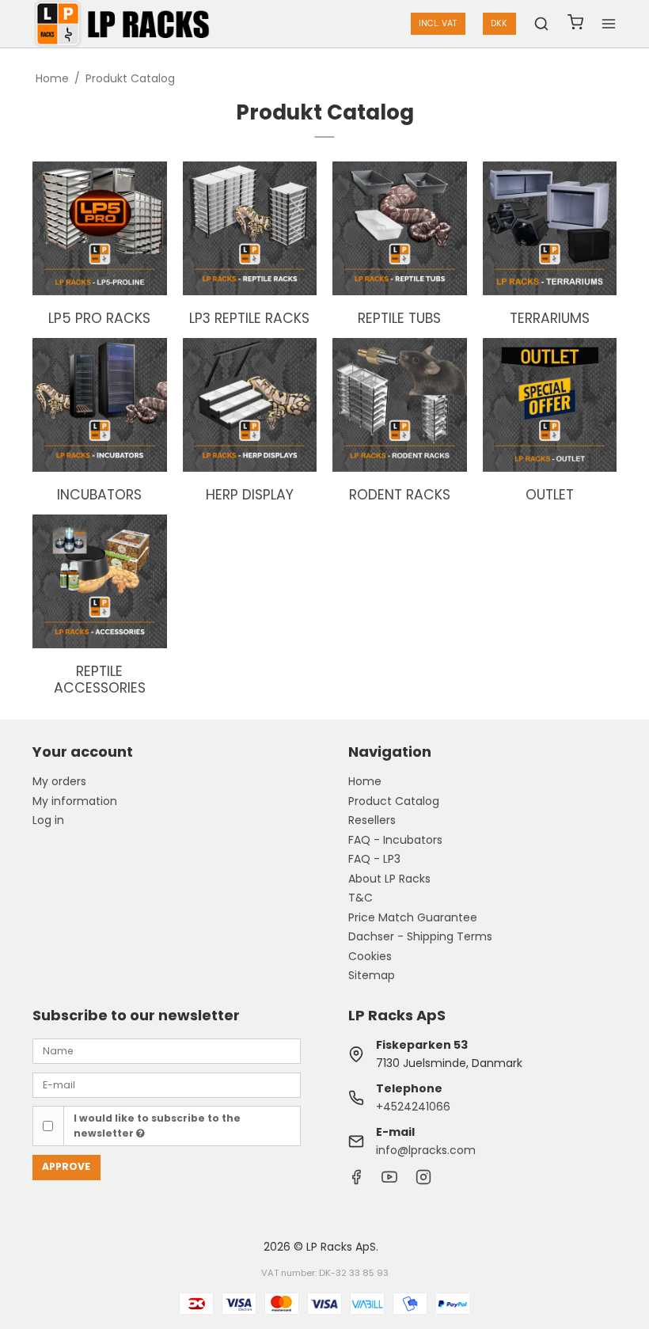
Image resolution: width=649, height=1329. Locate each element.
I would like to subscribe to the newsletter (157, 1125)
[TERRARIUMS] (550, 228)
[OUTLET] (550, 405)
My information (74, 801)
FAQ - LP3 (374, 859)
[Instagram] (423, 1181)
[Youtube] (389, 1181)
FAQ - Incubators (395, 840)
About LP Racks (389, 879)
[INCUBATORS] (99, 405)
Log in (48, 820)
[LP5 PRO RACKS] (99, 228)
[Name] (166, 1050)
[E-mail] (166, 1084)
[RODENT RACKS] (399, 405)
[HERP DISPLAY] (250, 405)
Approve (66, 1166)
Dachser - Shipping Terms (420, 936)
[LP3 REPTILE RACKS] (250, 228)
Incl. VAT (438, 23)
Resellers (372, 820)
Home (364, 781)
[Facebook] (356, 1181)
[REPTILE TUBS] (399, 228)
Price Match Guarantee (412, 917)
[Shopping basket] (575, 24)
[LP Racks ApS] (124, 23)
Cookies (370, 956)
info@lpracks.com (426, 1150)
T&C (360, 898)
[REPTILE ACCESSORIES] (99, 582)
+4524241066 (413, 1106)
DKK (499, 23)
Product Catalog (393, 801)
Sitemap (371, 975)
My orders (59, 781)
